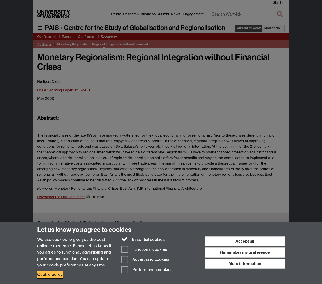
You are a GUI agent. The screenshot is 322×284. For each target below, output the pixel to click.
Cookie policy (50, 274)
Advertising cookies (150, 259)
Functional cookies (149, 249)
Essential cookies (148, 239)
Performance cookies (152, 269)
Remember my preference (245, 252)
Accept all (244, 241)
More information (244, 263)
